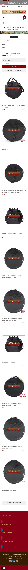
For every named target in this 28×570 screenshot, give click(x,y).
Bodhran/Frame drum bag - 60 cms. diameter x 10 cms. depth (12, 447)
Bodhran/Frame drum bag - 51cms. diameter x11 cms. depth (12, 319)
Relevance (14, 63)
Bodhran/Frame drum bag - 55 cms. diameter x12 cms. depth (12, 362)
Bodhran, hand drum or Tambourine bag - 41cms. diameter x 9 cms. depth (14, 191)
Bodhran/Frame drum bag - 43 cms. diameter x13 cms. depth (12, 234)
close (2, 4)
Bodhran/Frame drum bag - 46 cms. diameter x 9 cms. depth (12, 277)
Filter (14, 67)
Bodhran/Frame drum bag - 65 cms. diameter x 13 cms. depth (12, 490)
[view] (18, 88)
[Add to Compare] (15, 88)
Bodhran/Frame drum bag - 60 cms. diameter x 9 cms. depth (12, 404)
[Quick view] (12, 88)
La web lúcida (18, 558)
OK (14, 37)
